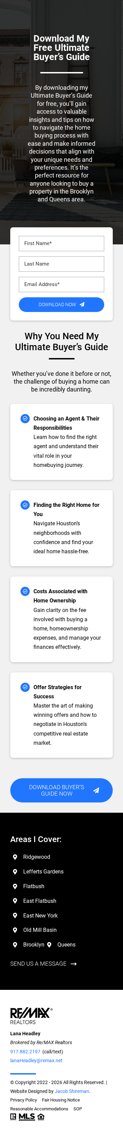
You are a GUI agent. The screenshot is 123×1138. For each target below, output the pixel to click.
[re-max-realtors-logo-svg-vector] (31, 1009)
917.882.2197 (25, 1051)
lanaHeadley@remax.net (36, 1060)
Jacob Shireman (72, 1091)
